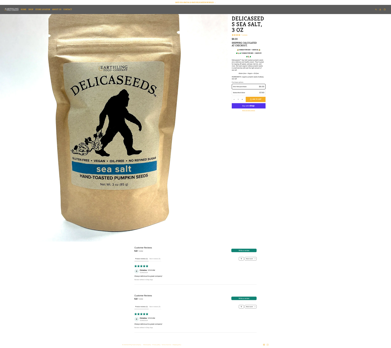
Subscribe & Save (239, 92)
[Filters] (241, 258)
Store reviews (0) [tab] (154, 258)
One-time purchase (240, 86)
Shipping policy (176, 344)
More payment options (248, 110)
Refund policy (147, 344)
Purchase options (237, 82)
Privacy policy (156, 344)
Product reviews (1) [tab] (141, 258)
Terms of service (166, 344)
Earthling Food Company (134, 344)
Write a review (244, 250)
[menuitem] (23, 9)
